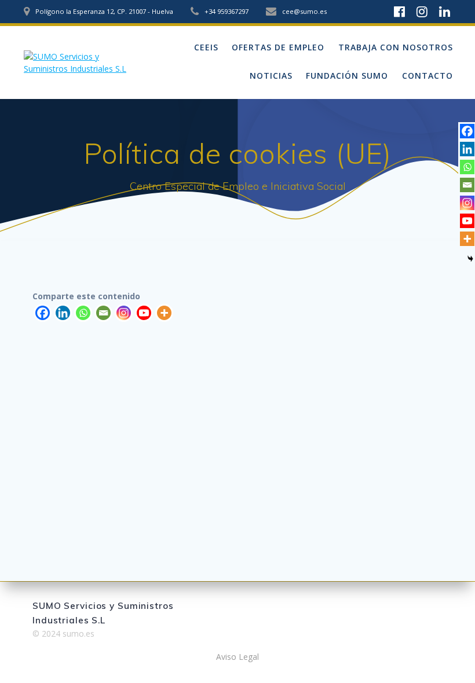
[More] (164, 313)
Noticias (271, 75)
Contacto (427, 75)
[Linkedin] (63, 313)
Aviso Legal (237, 656)
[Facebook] (43, 313)
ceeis (206, 47)
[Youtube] (144, 313)
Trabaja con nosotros (395, 47)
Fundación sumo (347, 75)
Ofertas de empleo (278, 47)
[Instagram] (124, 313)
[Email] (103, 313)
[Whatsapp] (83, 313)
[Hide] (470, 258)
